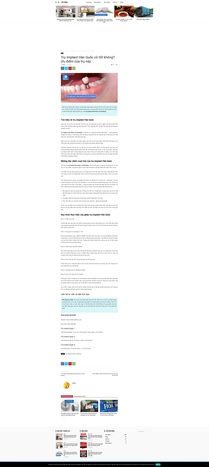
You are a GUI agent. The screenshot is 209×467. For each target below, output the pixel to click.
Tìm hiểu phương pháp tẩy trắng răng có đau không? (73, 374)
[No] (207, 464)
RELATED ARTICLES (67, 396)
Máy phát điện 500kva (143, 19)
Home (62, 51)
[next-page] (65, 418)
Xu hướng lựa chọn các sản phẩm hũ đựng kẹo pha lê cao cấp (95, 454)
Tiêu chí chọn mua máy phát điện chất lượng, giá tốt (95, 444)
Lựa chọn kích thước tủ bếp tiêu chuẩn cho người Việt (85, 20)
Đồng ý (158, 464)
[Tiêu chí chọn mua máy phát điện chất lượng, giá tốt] (83, 445)
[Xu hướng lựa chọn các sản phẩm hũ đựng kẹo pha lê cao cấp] (83, 453)
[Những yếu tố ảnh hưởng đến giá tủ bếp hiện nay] (65, 11)
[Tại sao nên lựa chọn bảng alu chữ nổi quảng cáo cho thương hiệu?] (89, 406)
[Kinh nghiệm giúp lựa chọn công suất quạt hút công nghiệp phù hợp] (70, 406)
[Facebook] (62, 68)
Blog (66, 51)
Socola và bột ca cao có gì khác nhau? (124, 20)
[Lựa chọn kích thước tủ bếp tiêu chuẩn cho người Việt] (85, 11)
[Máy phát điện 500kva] (143, 11)
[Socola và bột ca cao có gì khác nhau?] (124, 11)
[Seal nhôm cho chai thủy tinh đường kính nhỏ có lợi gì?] (104, 11)
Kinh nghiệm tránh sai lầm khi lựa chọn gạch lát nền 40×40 (105, 374)
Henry (63, 64)
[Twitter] (66, 68)
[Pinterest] (70, 68)
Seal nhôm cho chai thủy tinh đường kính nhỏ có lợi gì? (104, 20)
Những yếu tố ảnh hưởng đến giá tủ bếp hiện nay (65, 20)
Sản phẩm (90, 442)
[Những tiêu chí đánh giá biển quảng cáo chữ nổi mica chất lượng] (109, 406)
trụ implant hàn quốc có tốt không (73, 353)
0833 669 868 (71, 324)
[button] (58, 2)
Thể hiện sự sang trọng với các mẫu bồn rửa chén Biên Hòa (95, 437)
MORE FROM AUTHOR (79, 396)
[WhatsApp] (73, 68)
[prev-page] (62, 418)
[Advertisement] (104, 36)
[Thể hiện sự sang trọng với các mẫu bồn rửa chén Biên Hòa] (83, 437)
